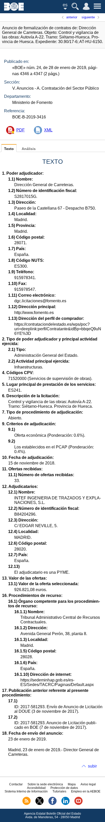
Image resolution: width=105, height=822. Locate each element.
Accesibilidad (36, 788)
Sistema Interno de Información (26, 791)
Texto (9, 149)
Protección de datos (64, 788)
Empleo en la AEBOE (85, 791)
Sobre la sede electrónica (45, 784)
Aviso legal (88, 784)
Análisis (29, 149)
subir (92, 766)
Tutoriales (59, 791)
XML (48, 130)
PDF (20, 130)
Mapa (72, 784)
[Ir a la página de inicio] (14, 9)
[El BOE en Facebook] (52, 804)
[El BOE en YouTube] (78, 804)
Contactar (16, 784)
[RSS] (26, 804)
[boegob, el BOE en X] (39, 804)
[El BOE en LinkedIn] (65, 804)
